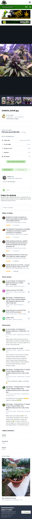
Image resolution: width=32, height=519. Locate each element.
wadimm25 (8, 500)
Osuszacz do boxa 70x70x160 (14, 290)
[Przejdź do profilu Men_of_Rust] (3, 281)
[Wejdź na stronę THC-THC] (16, 14)
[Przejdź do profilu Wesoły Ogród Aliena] (3, 311)
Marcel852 (9, 319)
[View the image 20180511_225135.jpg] (10, 100)
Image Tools (25, 91)
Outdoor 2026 (10, 317)
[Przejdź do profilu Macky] (3, 217)
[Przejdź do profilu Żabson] (4, 178)
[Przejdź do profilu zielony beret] (3, 291)
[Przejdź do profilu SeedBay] (3, 229)
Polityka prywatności (6, 511)
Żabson (9, 176)
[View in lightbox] (16, 60)
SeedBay (11, 234)
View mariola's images (12, 118)
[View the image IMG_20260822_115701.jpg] (16, 477)
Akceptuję (26, 512)
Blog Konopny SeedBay (22, 234)
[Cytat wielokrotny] (4, 190)
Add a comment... (8, 207)
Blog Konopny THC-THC (22, 268)
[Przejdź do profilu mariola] (3, 116)
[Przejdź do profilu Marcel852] (3, 318)
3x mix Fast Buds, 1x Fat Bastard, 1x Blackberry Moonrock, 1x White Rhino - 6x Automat (15, 282)
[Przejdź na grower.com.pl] (16, 22)
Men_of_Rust (9, 286)
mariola (12, 115)
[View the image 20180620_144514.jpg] (4, 100)
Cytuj (8, 190)
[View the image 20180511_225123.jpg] (18, 100)
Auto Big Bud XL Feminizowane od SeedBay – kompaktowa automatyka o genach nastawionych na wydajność (18, 230)
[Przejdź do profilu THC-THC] (3, 265)
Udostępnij (8, 169)
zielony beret (9, 292)
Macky (11, 222)
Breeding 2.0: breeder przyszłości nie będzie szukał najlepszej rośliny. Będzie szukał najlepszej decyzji (17, 218)
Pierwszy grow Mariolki (10, 132)
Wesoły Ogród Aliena (11, 313)
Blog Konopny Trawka (20, 222)
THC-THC (12, 268)
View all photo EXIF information (16, 161)
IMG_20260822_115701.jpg (9, 498)
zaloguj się (22, 199)
